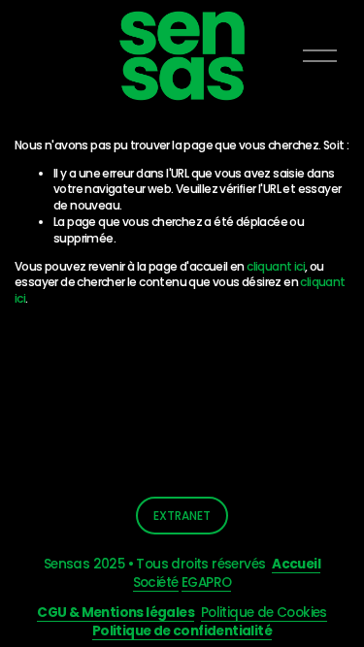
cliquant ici (276, 266)
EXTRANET (182, 515)
